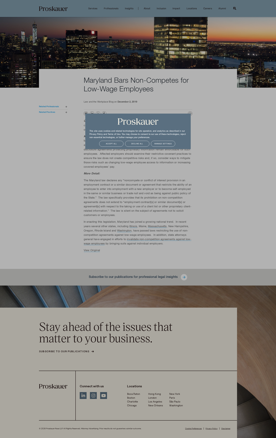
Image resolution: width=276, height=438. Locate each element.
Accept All (111, 144)
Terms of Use (114, 134)
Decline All (137, 144)
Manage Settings (163, 144)
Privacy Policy (96, 134)
